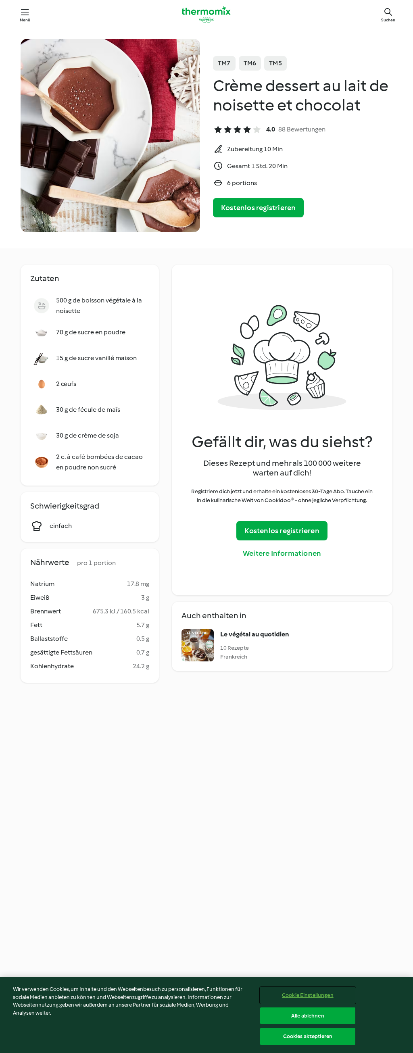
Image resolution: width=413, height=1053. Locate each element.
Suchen (388, 20)
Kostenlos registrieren (258, 207)
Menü (25, 20)
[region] (206, 1015)
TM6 (250, 63)
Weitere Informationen (282, 553)
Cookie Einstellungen (308, 995)
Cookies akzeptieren (307, 1036)
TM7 (224, 63)
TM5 (275, 63)
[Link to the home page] (206, 14)
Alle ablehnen (307, 1016)
